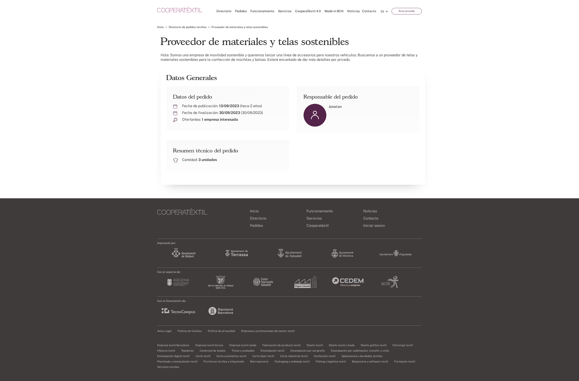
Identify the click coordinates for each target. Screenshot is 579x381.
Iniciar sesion (374, 225)
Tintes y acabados (243, 350)
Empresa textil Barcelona (173, 345)
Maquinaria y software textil (370, 361)
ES (382, 11)
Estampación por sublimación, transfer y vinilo (360, 350)
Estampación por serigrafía (307, 350)
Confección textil (324, 356)
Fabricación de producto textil (281, 345)
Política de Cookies (190, 331)
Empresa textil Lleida (242, 345)
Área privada (407, 11)
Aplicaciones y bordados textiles (362, 356)
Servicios (285, 11)
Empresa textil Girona (209, 345)
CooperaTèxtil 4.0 (308, 11)
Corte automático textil (231, 356)
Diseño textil (315, 345)
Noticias (353, 11)
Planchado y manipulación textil (177, 361)
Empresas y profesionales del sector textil (267, 331)
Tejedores (187, 350)
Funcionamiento (262, 11)
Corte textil (203, 356)
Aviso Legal (164, 331)
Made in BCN (334, 11)
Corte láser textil (263, 356)
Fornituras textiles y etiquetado (224, 361)
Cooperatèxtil (317, 225)
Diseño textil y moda (342, 345)
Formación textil (404, 361)
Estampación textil (272, 350)
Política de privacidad (221, 331)
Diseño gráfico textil (374, 345)
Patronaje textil (403, 345)
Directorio (223, 11)
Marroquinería (259, 361)
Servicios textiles (168, 367)
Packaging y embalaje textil (292, 361)
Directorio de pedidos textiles (187, 27)
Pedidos (241, 11)
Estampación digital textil (173, 356)
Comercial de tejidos (212, 350)
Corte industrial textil (294, 356)
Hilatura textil (166, 350)
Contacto (369, 11)
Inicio (160, 27)
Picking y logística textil (331, 361)
